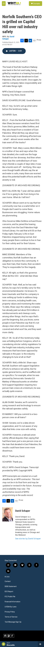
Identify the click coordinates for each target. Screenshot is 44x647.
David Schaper (8, 37)
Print (39, 40)
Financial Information (12, 602)
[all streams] (41, 644)
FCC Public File (10, 596)
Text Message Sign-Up (13, 622)
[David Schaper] (7, 514)
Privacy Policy (10, 612)
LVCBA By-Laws (10, 607)
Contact (8, 581)
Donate (36, 3)
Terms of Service (11, 617)
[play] (3, 644)
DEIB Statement (11, 586)
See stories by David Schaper (28, 538)
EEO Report (9, 591)
